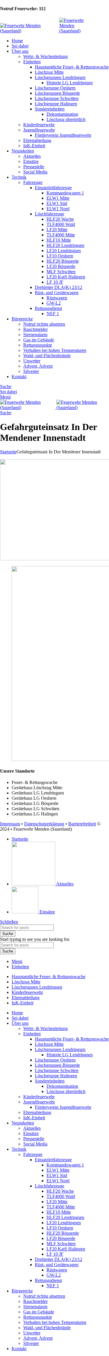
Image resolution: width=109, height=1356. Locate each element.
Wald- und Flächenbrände (47, 355)
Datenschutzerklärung (44, 823)
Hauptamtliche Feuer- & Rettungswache (72, 66)
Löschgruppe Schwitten (56, 98)
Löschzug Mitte (49, 72)
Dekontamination (62, 114)
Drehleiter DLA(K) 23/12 (58, 287)
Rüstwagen (57, 297)
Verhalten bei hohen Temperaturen (54, 350)
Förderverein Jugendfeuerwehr (63, 135)
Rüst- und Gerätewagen (56, 292)
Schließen (9, 921)
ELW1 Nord (58, 208)
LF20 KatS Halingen (66, 276)
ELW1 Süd (57, 203)
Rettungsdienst (48, 308)
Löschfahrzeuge (49, 213)
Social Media (35, 171)
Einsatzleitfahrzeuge (53, 187)
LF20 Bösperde (61, 266)
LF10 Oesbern (60, 255)
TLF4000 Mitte (61, 234)
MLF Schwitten (61, 271)
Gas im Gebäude (38, 339)
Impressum (10, 823)
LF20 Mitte (57, 229)
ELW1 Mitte (58, 198)
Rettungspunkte (37, 345)
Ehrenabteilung (37, 140)
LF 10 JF (55, 282)
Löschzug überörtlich (66, 119)
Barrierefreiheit (82, 823)
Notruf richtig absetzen (44, 324)
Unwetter (31, 360)
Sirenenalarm (35, 334)
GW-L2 (54, 303)
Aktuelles (32, 156)
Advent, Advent (38, 366)
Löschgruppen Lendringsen (60, 77)
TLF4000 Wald (61, 224)
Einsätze (31, 161)
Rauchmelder (35, 329)
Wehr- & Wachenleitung (45, 56)
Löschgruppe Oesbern (55, 87)
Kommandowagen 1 (65, 192)
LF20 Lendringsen (64, 250)
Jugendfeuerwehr (39, 129)
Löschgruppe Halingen (56, 103)
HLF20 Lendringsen (65, 245)
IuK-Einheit (34, 145)
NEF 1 (53, 313)
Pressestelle (33, 166)
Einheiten (32, 61)
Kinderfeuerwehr (39, 124)
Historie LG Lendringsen (70, 82)
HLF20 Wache (60, 219)
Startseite (8, 451)
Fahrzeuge (32, 182)
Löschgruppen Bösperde (57, 93)
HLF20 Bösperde (63, 261)
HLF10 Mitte (59, 240)
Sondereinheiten (50, 108)
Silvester (31, 371)
